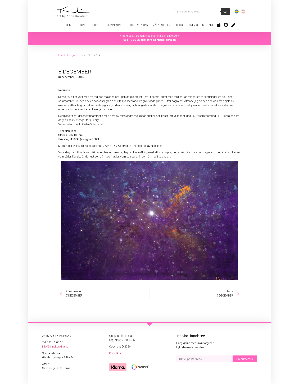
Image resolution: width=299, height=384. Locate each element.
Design (80, 25)
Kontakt (207, 25)
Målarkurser (161, 25)
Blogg (180, 25)
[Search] (225, 11)
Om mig (193, 25)
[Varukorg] (219, 25)
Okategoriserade (75, 55)
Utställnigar (139, 25)
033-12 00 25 (131, 39)
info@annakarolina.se (161, 39)
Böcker (95, 25)
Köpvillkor (115, 353)
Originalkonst (114, 25)
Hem (68, 25)
